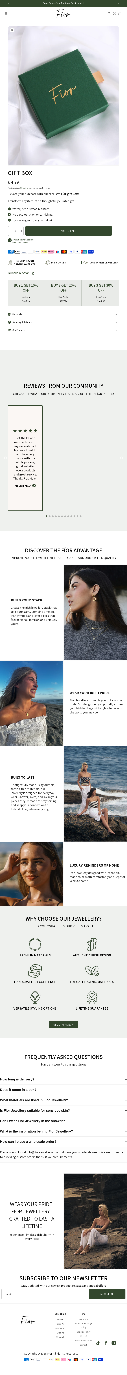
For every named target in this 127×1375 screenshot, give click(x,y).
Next (121, 458)
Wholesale (60, 1337)
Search (60, 1319)
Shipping (24, 188)
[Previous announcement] (8, 3)
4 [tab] (55, 516)
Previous (5, 458)
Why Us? (83, 1336)
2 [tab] (49, 516)
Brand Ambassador (83, 1340)
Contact (83, 1344)
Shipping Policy (83, 1331)
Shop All (60, 1323)
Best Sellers (60, 1328)
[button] (6, 13)
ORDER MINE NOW (63, 1024)
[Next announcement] (118, 3)
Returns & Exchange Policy (83, 1325)
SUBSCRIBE (107, 1293)
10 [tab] (74, 516)
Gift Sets (60, 1332)
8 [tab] (68, 516)
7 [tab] (65, 516)
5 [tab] (58, 516)
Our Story (83, 1319)
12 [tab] (80, 516)
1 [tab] (46, 516)
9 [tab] (71, 516)
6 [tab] (62, 516)
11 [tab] (77, 516)
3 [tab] (52, 516)
